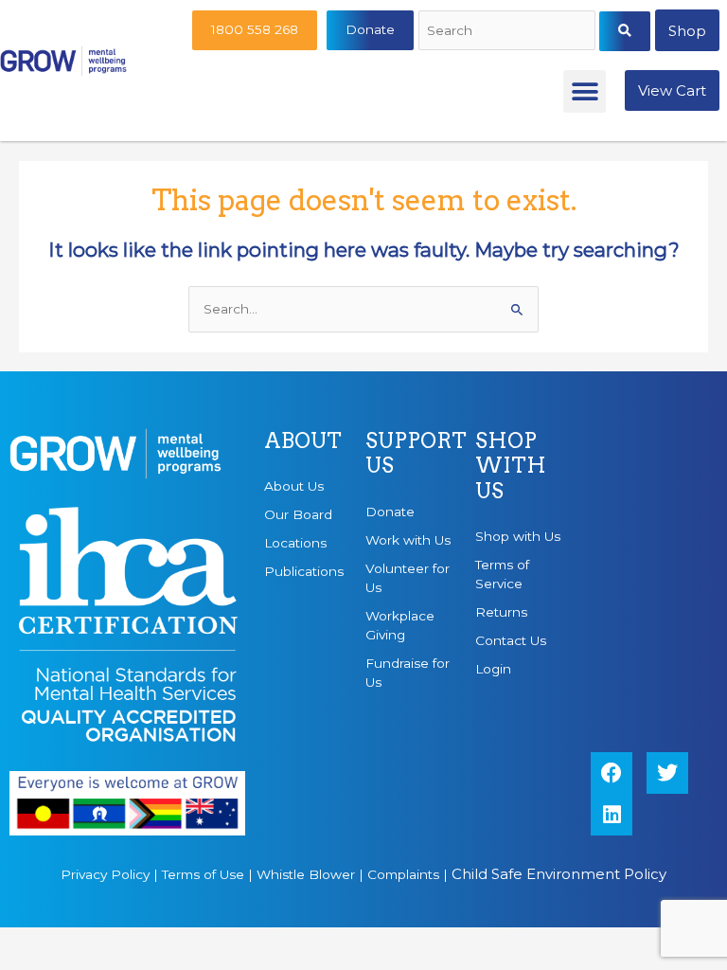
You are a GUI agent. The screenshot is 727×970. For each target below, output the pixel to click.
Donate (370, 29)
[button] (584, 91)
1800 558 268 (254, 29)
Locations (295, 542)
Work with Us (408, 540)
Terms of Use (203, 874)
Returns (501, 612)
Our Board (298, 514)
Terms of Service (502, 574)
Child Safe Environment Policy (559, 874)
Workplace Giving (399, 625)
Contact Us (510, 640)
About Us (294, 486)
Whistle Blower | (312, 874)
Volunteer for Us (407, 578)
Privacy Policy (105, 874)
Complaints (403, 874)
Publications (304, 571)
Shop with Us (517, 536)
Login (493, 668)
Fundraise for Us (407, 673)
